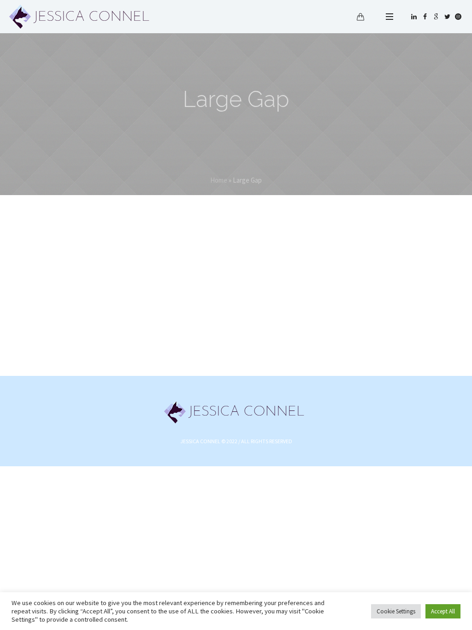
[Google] (436, 17)
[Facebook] (425, 17)
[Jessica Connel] (236, 411)
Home (218, 180)
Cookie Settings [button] (396, 611)
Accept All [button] (443, 611)
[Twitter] (447, 17)
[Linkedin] (414, 17)
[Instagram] (458, 17)
